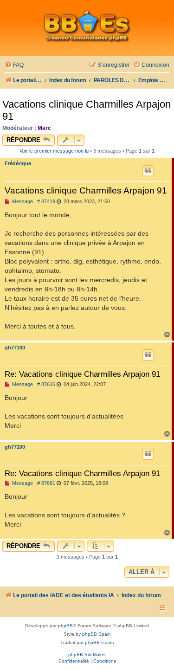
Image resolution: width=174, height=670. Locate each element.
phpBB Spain (96, 634)
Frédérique (18, 163)
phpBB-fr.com (99, 642)
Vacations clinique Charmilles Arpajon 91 (86, 110)
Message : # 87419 (33, 202)
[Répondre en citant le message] (148, 170)
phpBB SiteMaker (87, 654)
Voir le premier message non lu (54, 151)
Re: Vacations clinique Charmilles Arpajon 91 (82, 374)
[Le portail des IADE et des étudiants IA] (87, 26)
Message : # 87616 (33, 384)
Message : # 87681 (33, 483)
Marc (44, 128)
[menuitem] (14, 65)
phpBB (65, 625)
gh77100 (15, 347)
